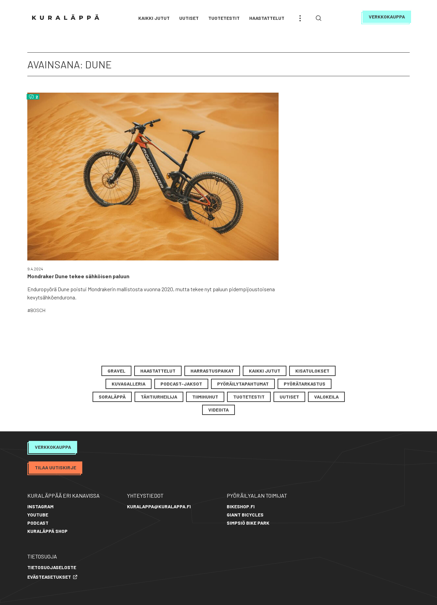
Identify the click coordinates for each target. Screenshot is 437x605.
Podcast (37, 523)
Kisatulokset (312, 371)
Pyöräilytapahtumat (243, 384)
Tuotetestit (224, 18)
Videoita (218, 410)
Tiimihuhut (205, 397)
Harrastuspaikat (212, 371)
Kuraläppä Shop (47, 531)
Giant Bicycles (245, 514)
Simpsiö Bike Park (248, 523)
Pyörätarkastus (304, 384)
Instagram (40, 506)
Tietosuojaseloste (51, 567)
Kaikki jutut (154, 18)
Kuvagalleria (128, 384)
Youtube (37, 514)
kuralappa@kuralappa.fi (159, 506)
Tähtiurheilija (159, 397)
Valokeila (326, 397)
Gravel (116, 371)
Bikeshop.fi (241, 506)
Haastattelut (266, 18)
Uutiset (189, 18)
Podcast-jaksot (181, 384)
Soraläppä (112, 397)
